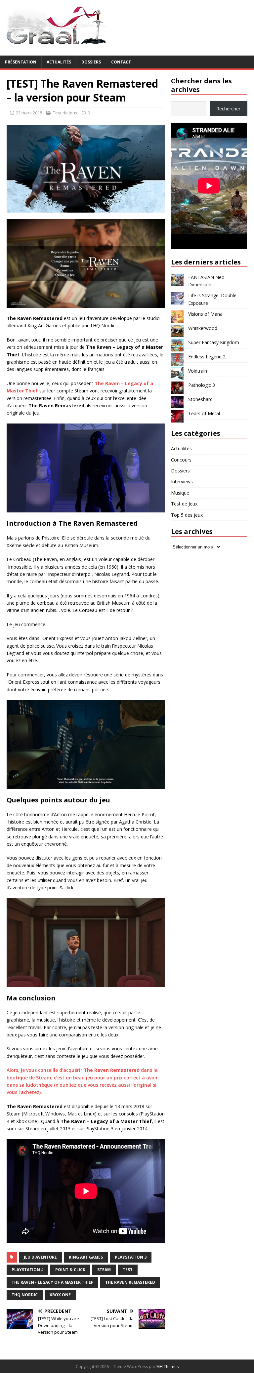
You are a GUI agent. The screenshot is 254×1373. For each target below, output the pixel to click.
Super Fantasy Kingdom (213, 342)
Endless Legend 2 (207, 356)
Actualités (59, 62)
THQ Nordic (25, 1295)
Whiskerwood (202, 328)
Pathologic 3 (201, 385)
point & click (70, 1269)
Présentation (20, 62)
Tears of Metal (204, 413)
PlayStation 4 (27, 1269)
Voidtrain (197, 371)
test (128, 1269)
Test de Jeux (65, 113)
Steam (104, 1269)
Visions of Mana (205, 314)
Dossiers (91, 62)
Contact (121, 62)
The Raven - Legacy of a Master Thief (52, 1282)
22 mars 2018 (29, 113)
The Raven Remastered (130, 1282)
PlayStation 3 (131, 1257)
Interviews (182, 481)
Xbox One (60, 1295)
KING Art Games (86, 1257)
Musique (180, 493)
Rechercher (228, 108)
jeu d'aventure (40, 1257)
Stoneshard (200, 399)
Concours (181, 460)
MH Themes (167, 1366)
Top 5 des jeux (187, 515)
